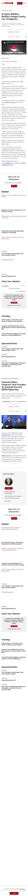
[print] (25, 36)
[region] (14, 288)
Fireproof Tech (22, 401)
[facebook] (9, 36)
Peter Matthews (6, 401)
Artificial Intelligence (7, 10)
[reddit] (16, 36)
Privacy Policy (22, 889)
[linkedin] (11, 36)
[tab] (5, 285)
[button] (3, 3)
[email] (18, 36)
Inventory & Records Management (10, 378)
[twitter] (14, 36)
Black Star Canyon (10, 102)
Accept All (14, 893)
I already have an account (14, 305)
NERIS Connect (6, 455)
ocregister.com (8, 163)
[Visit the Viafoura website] (23, 291)
